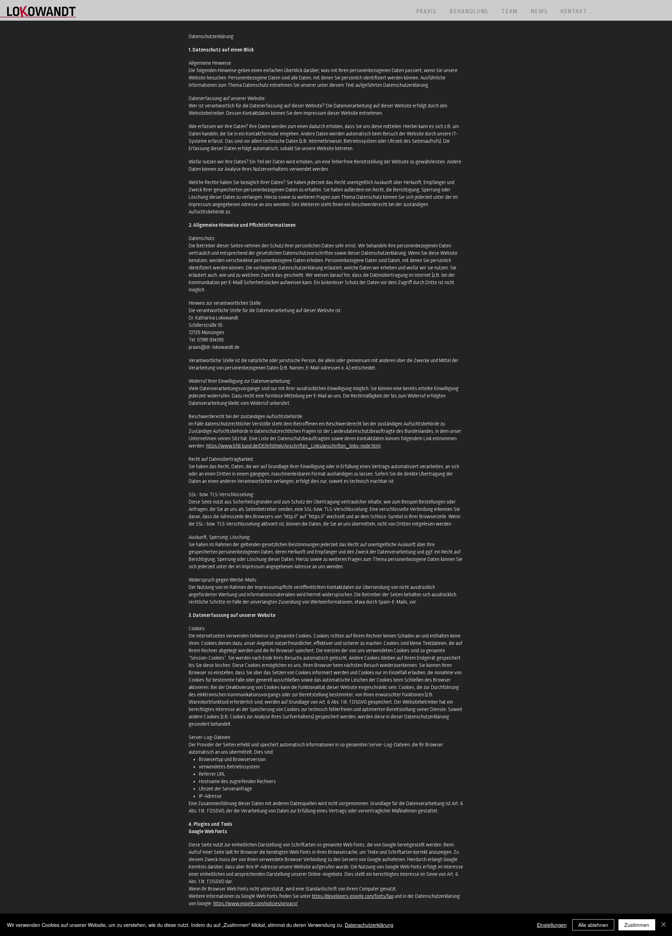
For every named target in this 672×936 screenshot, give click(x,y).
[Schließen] (663, 924)
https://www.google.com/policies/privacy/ (255, 903)
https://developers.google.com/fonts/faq (352, 896)
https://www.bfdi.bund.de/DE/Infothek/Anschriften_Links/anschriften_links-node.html (293, 446)
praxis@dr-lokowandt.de (214, 347)
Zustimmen (636, 924)
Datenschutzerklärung (369, 924)
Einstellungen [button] (552, 924)
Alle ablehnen (593, 924)
